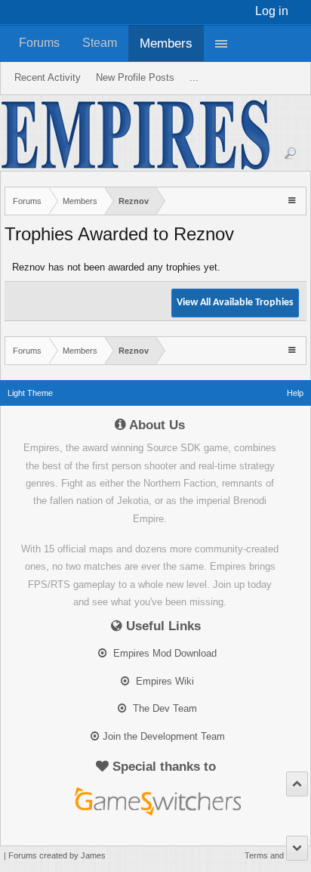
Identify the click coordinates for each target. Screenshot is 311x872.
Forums (39, 42)
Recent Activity (47, 77)
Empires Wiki (163, 681)
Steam (99, 42)
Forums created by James (57, 855)
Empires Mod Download (163, 653)
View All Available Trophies (235, 302)
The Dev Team (163, 708)
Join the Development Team (164, 736)
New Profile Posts (135, 77)
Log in (271, 11)
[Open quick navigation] (293, 200)
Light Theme (30, 392)
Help (295, 392)
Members (166, 43)
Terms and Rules (276, 855)
